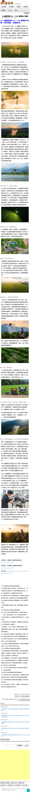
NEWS (2, 703)
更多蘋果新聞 (25, 696)
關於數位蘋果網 (6, 782)
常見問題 (25, 785)
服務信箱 (13, 790)
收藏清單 (22, 782)
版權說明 (18, 785)
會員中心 (4, 785)
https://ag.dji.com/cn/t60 (7, 562)
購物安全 (11, 785)
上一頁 (18, 696)
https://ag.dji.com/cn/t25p (7, 568)
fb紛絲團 (14, 782)
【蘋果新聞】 (4, 708)
